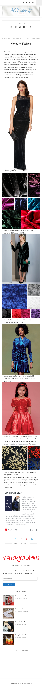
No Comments (36, 39)
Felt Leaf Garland (20, 609)
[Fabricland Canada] (21, 11)
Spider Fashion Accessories (23, 622)
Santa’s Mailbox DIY (20, 596)
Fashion (28, 39)
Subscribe (8, 584)
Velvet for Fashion (21, 43)
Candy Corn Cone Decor (22, 635)
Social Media (6, 39)
